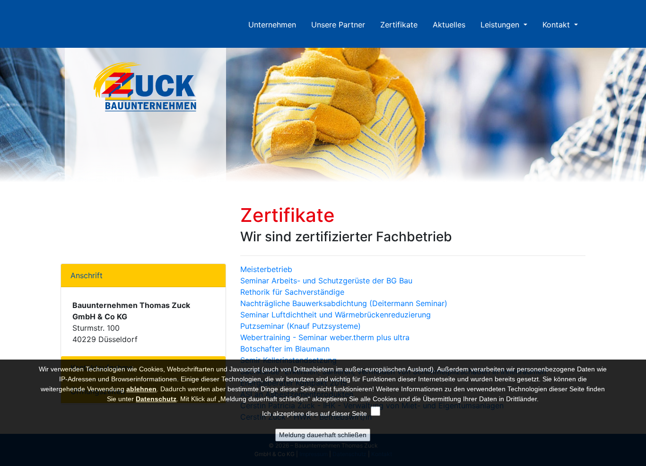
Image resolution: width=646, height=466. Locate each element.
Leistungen (501, 24)
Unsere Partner (338, 24)
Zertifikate (399, 24)
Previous (4, 120)
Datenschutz (156, 399)
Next (641, 120)
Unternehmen (276, 24)
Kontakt (557, 24)
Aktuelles (449, 24)
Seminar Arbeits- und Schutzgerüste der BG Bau (326, 280)
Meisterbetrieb (266, 269)
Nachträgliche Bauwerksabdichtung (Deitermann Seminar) (343, 303)
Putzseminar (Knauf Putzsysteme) (300, 326)
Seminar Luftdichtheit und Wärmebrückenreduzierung (335, 314)
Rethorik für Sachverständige (292, 292)
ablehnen (141, 389)
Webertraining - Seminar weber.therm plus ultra (325, 337)
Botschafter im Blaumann (285, 348)
